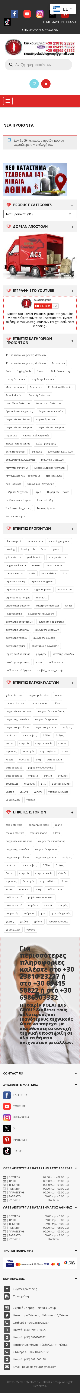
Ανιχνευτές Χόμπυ (45, 419)
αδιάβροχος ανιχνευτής (41, 613)
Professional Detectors (60, 387)
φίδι (43, 783)
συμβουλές (12, 783)
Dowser (41, 371)
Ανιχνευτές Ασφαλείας (51, 411)
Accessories (58, 363)
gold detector (13, 557)
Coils (8, 371)
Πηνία (38, 491)
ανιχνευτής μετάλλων (17, 629)
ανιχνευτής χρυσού (16, 637)
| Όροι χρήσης (20, 1296)
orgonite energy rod (42, 581)
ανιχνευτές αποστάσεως (19, 711)
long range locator (16, 565)
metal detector (54, 565)
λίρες (65, 751)
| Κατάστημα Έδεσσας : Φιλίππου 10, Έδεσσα (40, 1315)
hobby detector (57, 557)
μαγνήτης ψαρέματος (18, 662)
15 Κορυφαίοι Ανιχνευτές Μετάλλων (26, 354)
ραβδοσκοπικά (14, 767)
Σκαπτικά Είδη (45, 500)
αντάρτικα (11, 735)
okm (64, 573)
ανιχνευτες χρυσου (45, 727)
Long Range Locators (42, 379)
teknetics (41, 597)
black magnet (13, 541)
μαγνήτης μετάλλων (63, 653)
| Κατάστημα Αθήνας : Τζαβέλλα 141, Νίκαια (39, 1345)
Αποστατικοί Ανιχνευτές (36, 435)
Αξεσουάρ (11, 435)
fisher (44, 549)
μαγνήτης (41, 653)
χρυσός (30, 799)
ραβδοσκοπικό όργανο (18, 670)
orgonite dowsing (15, 581)
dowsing (10, 549)
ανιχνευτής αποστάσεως (19, 621)
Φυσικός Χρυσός (46, 508)
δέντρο (9, 743)
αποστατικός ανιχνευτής (45, 645)
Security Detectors (39, 395)
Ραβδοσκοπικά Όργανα (18, 500)
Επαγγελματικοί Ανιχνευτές (20, 459)
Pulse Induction (14, 395)
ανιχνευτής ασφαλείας (51, 621)
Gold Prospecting (60, 371)
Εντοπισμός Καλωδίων (60, 451)
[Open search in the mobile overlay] (38, 65)
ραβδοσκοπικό (14, 775)
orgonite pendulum (17, 589)
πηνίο (39, 662)
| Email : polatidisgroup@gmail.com (33, 1367)
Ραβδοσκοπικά (14, 613)
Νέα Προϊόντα (54, 475)
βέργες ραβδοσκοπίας (18, 653)
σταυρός (63, 775)
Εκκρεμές (37, 451)
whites (68, 605)
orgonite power (42, 589)
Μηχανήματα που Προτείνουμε (23, 475)
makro (36, 565)
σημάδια (33, 775)
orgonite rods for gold (18, 597)
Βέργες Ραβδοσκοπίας (18, 443)
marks (58, 695)
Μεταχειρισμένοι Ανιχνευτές (49, 467)
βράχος (60, 735)
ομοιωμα (24, 759)
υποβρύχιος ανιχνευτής (50, 670)
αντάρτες (67, 727)
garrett (57, 549)
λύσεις (9, 759)
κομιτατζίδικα (48, 751)
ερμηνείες (11, 751)
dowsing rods (27, 549)
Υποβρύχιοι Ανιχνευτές (18, 508)
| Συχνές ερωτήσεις (24, 1289)
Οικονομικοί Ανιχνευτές (40, 483)
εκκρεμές (24, 743)
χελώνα (24, 791)
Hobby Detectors (15, 379)
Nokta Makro (48, 573)
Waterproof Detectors (48, 403)
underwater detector (18, 605)
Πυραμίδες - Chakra (58, 491)
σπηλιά (48, 775)
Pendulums (36, 387)
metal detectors (15, 703)
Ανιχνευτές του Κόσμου (19, 427)
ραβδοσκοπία (55, 662)
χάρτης (10, 791)
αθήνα (56, 703)
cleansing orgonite (59, 541)
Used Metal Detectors (18, 403)
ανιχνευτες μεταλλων (17, 727)
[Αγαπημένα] (34, 83)
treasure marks (38, 703)
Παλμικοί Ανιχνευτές (17, 491)
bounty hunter (35, 541)
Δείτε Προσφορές (46, 443)
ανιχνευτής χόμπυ (16, 645)
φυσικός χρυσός (61, 783)
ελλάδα (62, 743)
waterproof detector (47, 605)
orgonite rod (64, 589)
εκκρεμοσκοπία (43, 743)
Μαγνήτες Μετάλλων (52, 459)
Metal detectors (15, 387)
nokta (32, 573)
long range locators (38, 695)
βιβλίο (46, 735)
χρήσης (38, 791)
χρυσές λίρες (13, 799)
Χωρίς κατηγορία (15, 516)
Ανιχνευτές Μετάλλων (17, 419)
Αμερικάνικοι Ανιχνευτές (19, 411)
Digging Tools (24, 371)
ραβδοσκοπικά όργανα (40, 767)
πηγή (38, 759)
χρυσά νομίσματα (58, 791)
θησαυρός (28, 751)
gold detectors (14, 695)
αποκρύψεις (30, 735)
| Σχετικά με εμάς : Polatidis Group (33, 1308)
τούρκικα (29, 783)
